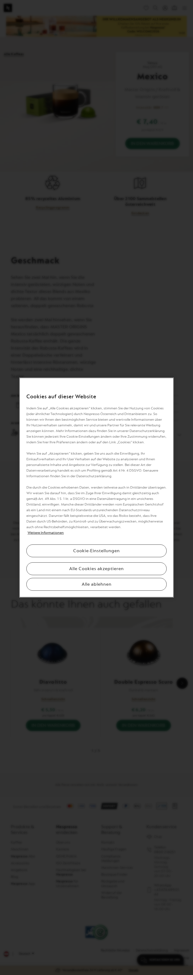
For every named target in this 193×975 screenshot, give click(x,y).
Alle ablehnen (97, 584)
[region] (96, 488)
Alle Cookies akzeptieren (96, 569)
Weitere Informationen (46, 533)
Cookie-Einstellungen (96, 551)
